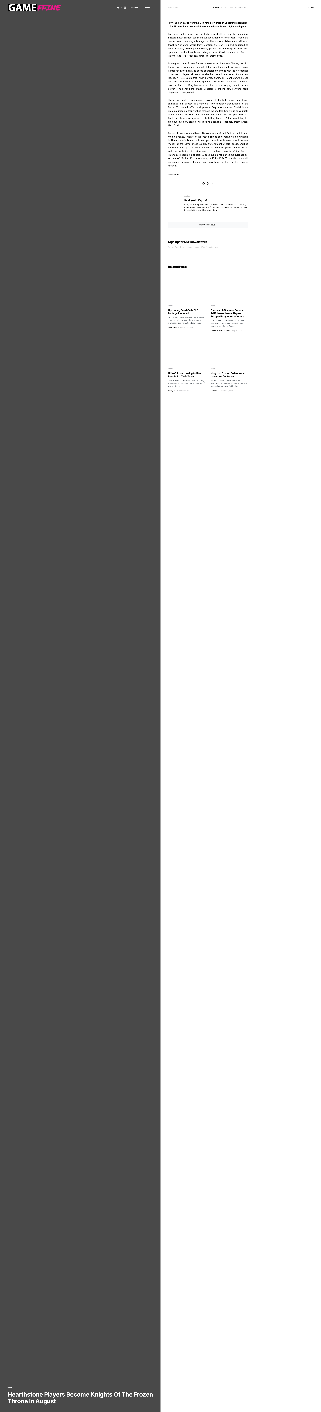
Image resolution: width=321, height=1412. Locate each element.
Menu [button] (147, 7)
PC (178, 174)
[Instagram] (125, 8)
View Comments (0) (207, 225)
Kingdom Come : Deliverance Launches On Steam (227, 375)
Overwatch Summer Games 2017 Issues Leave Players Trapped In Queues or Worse (227, 313)
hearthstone (172, 174)
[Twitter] (122, 8)
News (10, 1387)
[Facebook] (118, 8)
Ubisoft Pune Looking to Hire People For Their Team (184, 375)
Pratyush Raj (193, 200)
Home (170, 7)
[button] (134, 7)
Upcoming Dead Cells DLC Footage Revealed (183, 312)
